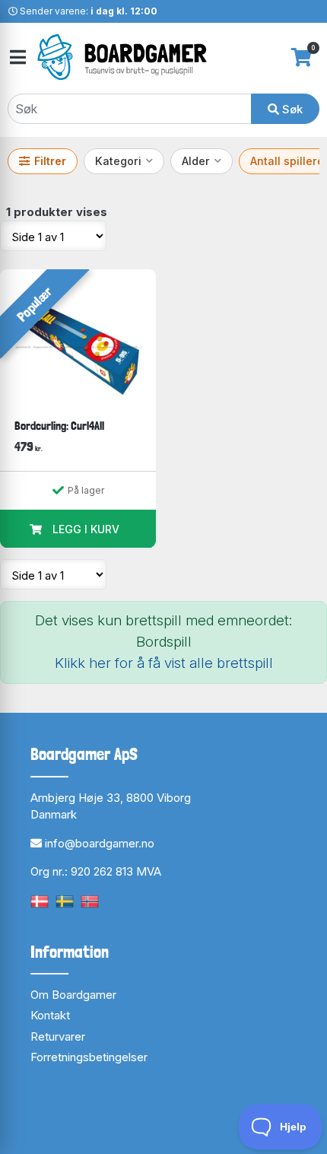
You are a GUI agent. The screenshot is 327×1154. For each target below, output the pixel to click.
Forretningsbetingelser (89, 1057)
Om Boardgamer (73, 994)
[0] (301, 57)
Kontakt (50, 1015)
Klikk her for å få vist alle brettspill (164, 663)
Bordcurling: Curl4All (59, 425)
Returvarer (57, 1036)
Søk (291, 109)
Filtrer (50, 160)
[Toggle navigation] (17, 57)
